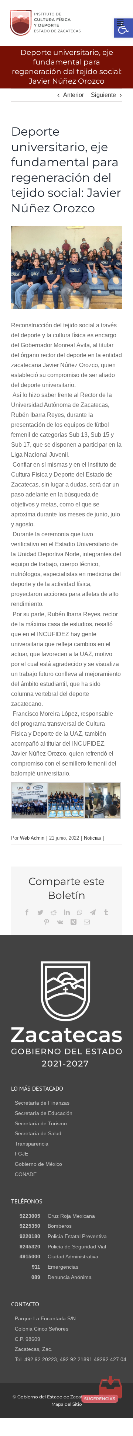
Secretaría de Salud (38, 1133)
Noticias (92, 838)
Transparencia (31, 1144)
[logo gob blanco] (66, 964)
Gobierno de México (38, 1164)
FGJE (21, 1154)
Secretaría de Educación (43, 1113)
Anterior (73, 95)
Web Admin (32, 838)
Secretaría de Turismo (41, 1123)
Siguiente (103, 95)
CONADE (26, 1174)
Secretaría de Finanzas (42, 1103)
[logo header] (45, 13)
